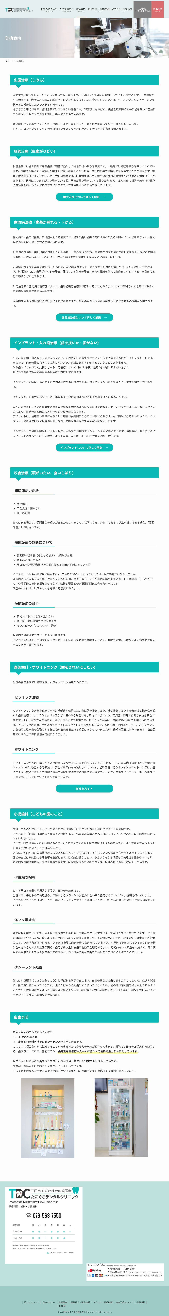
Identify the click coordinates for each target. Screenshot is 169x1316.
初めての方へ (48, 1302)
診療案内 (63, 1302)
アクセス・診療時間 (103, 1302)
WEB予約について (124, 1302)
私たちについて (31, 1302)
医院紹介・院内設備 (80, 1302)
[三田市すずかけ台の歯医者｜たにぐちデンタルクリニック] (19, 9)
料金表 (62, 1305)
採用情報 (140, 1302)
